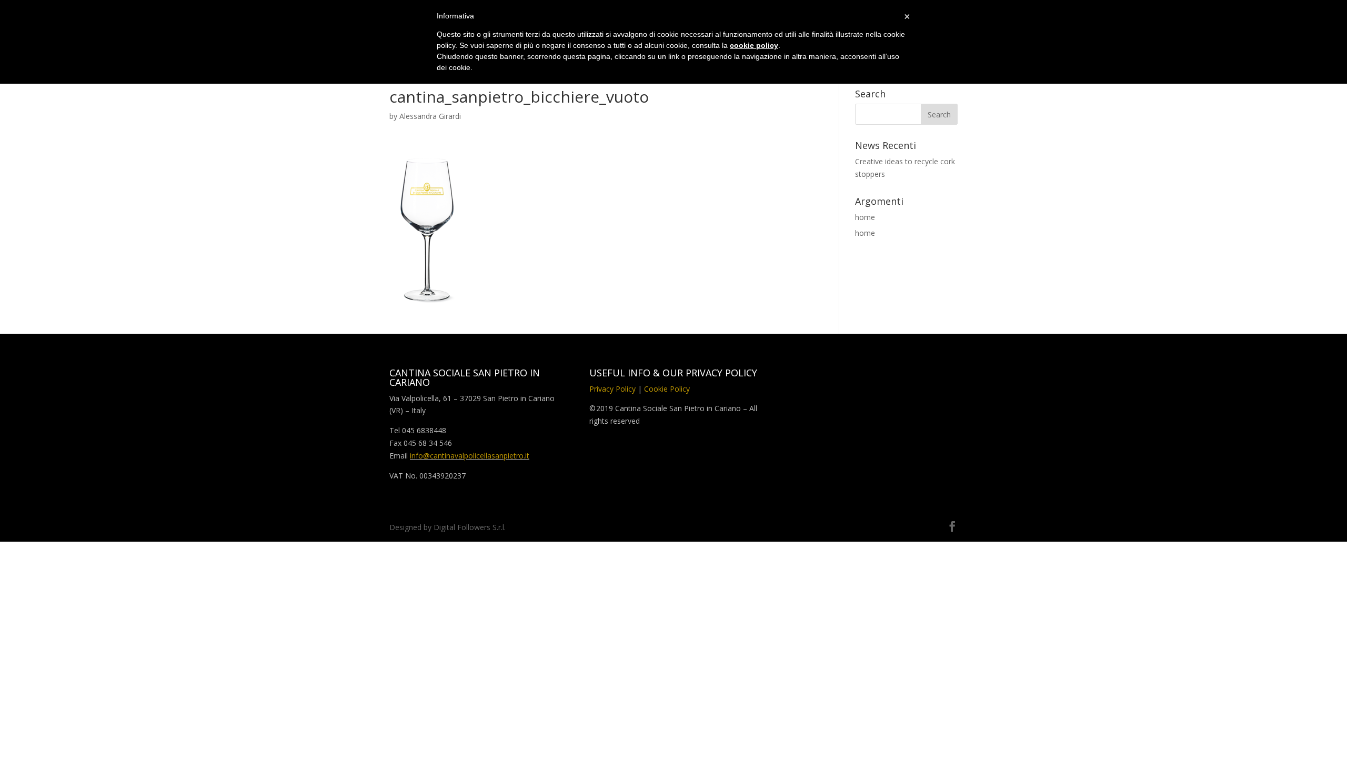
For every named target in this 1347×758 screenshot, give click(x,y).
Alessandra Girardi (430, 116)
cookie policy (754, 45)
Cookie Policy (667, 389)
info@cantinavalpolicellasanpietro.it (469, 456)
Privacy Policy (612, 389)
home (865, 217)
